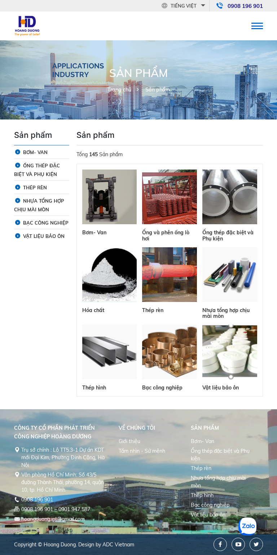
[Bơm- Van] (109, 197)
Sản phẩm (157, 89)
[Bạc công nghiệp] (169, 352)
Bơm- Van (94, 232)
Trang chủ (119, 89)
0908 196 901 (245, 6)
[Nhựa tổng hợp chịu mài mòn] (229, 274)
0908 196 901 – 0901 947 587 (55, 509)
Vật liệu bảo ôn (220, 387)
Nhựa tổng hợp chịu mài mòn (226, 313)
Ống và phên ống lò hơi (165, 235)
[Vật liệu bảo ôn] (229, 352)
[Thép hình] (109, 352)
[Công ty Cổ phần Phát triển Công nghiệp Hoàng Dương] (27, 25)
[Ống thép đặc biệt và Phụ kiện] (229, 197)
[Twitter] (256, 544)
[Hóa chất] (109, 274)
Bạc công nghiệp (162, 387)
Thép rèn (152, 310)
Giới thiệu (129, 441)
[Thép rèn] (169, 274)
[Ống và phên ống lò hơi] (169, 197)
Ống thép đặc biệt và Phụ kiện (228, 235)
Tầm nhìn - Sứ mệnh (142, 451)
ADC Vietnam (118, 544)
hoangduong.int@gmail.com (53, 519)
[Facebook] (220, 544)
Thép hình (94, 387)
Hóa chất (93, 310)
